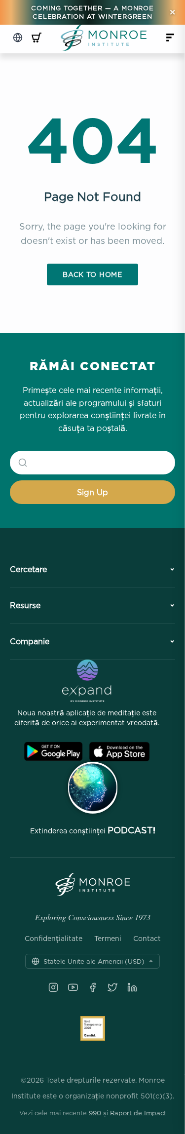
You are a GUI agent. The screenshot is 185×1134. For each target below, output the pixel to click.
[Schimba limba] (18, 37)
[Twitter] (112, 987)
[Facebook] (93, 987)
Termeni (107, 938)
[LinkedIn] (132, 987)
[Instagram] (53, 987)
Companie (29, 641)
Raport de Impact (138, 1112)
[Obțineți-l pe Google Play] (53, 752)
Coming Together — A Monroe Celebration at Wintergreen (92, 12)
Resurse (25, 605)
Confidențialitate (53, 938)
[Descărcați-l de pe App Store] (119, 752)
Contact (147, 938)
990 (95, 1112)
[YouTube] (73, 987)
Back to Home (92, 274)
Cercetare (28, 569)
